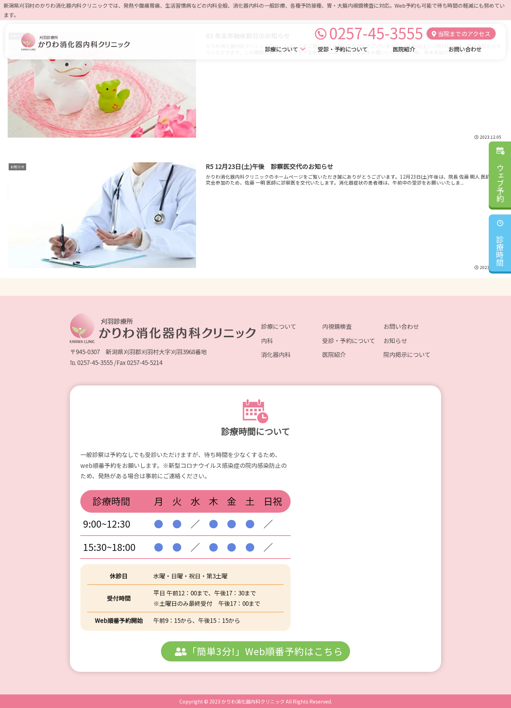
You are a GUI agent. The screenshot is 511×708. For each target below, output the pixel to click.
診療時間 (499, 253)
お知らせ (395, 340)
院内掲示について (406, 354)
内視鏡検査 (337, 326)
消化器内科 (276, 354)
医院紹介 (334, 354)
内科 (267, 340)
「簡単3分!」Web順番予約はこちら (265, 651)
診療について (278, 326)
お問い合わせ (401, 326)
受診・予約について (348, 340)
